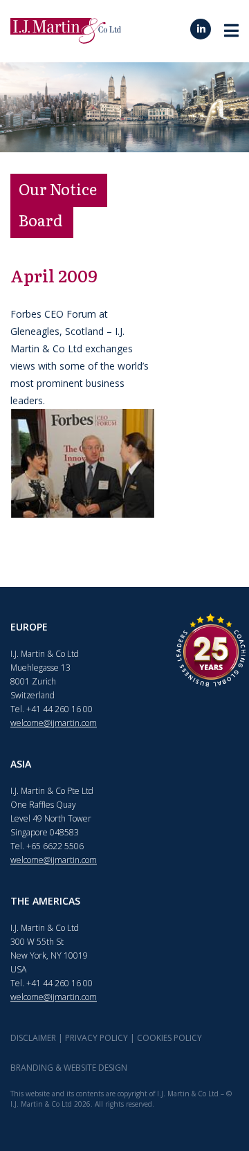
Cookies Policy (169, 1038)
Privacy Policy (96, 1038)
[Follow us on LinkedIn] (200, 29)
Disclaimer (33, 1038)
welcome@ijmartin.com (53, 723)
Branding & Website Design (68, 1067)
